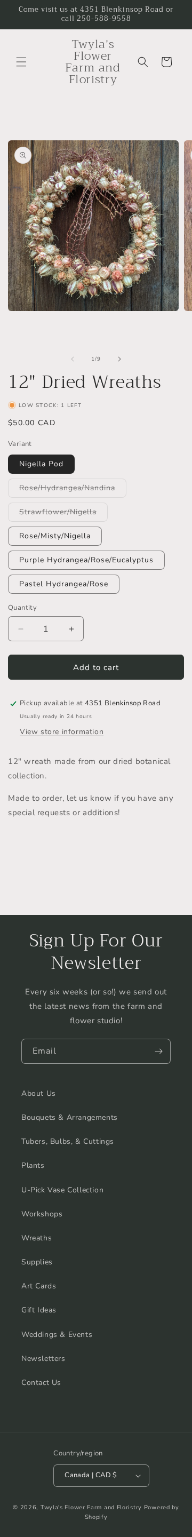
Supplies (37, 1262)
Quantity (22, 607)
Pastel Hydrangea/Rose (63, 584)
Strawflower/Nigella (63, 514)
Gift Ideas (39, 1310)
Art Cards (38, 1286)
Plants (33, 1165)
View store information (61, 732)
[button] (21, 62)
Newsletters (43, 1358)
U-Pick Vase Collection (62, 1190)
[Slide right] (119, 359)
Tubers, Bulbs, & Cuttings (67, 1141)
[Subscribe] (158, 1051)
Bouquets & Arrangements (69, 1117)
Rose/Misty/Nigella (55, 536)
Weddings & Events (56, 1334)
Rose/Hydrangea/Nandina (72, 490)
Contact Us (41, 1382)
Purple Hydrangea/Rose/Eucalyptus (86, 560)
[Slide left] (72, 359)
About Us (38, 1093)
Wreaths (36, 1238)
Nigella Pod (41, 464)
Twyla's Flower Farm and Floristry (92, 1507)
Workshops (41, 1214)
